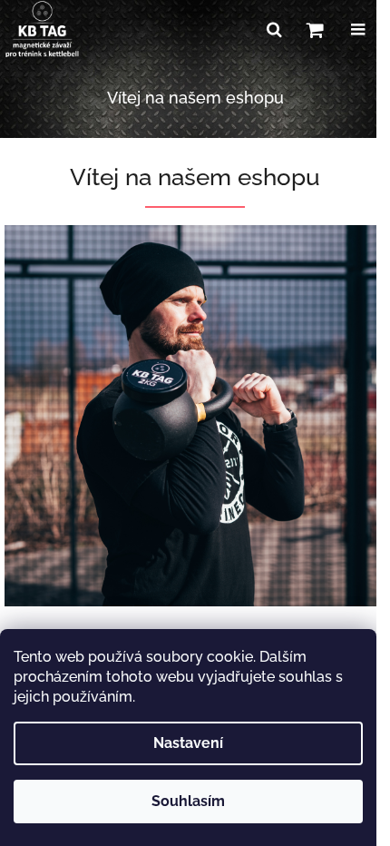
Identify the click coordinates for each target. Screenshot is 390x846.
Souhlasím (188, 801)
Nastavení (188, 743)
